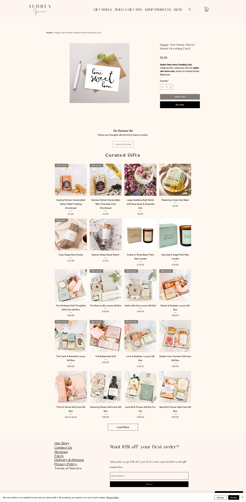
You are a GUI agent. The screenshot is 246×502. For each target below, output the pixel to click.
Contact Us (63, 447)
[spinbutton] (166, 86)
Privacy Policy (66, 464)
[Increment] (171, 86)
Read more (165, 74)
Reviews (61, 452)
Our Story (61, 443)
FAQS (58, 456)
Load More (123, 427)
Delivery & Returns (69, 460)
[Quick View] (140, 180)
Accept (234, 497)
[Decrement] (162, 86)
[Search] (190, 9)
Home (49, 32)
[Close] (242, 497)
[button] (207, 9)
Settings (220, 497)
